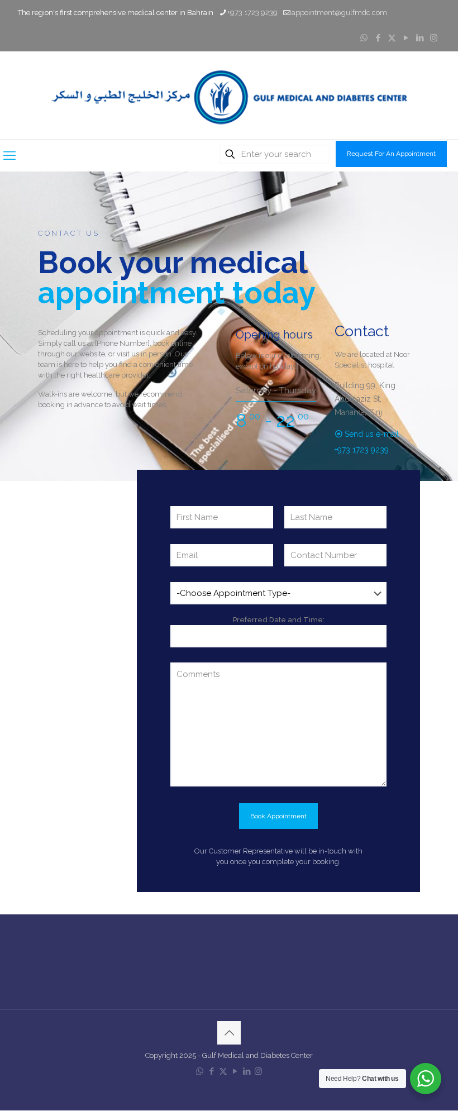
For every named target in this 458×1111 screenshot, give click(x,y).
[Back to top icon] (229, 1033)
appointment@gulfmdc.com (339, 12)
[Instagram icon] (434, 38)
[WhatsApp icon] (364, 38)
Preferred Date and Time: (279, 620)
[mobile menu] (9, 155)
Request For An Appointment (391, 154)
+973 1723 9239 (252, 12)
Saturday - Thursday (276, 390)
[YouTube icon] (406, 38)
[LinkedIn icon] (420, 38)
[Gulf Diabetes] (229, 95)
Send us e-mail (372, 434)
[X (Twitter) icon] (392, 38)
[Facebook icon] (378, 38)
